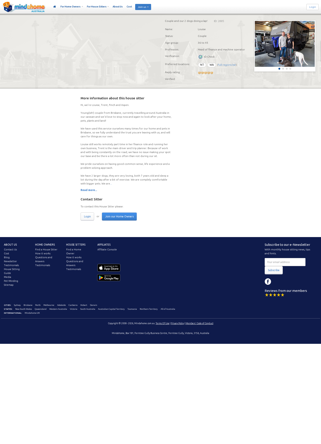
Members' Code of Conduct (199, 323)
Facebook (268, 281)
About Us (118, 6)
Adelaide (61, 305)
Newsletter (10, 261)
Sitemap (9, 285)
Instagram (277, 281)
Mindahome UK (32, 313)
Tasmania (132, 309)
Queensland (41, 309)
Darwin (93, 305)
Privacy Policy (177, 323)
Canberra (73, 305)
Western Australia (58, 309)
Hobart (83, 305)
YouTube (287, 281)
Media (7, 277)
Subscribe (274, 270)
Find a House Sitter (46, 249)
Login (312, 7)
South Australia (87, 309)
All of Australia (168, 309)
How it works (42, 253)
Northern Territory (149, 309)
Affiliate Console (107, 249)
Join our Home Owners (119, 216)
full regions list (227, 64)
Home (54, 7)
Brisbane (28, 305)
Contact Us (10, 249)
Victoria (73, 309)
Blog (7, 257)
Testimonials (11, 265)
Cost (129, 6)
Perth (38, 305)
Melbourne (48, 305)
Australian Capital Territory (111, 309)
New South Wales (23, 309)
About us (10, 244)
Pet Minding (11, 281)
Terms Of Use (162, 323)
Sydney (17, 305)
